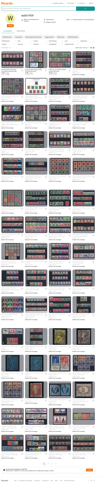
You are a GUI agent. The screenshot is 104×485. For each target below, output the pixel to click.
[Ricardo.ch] (7, 3)
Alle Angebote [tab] (7, 31)
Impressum (37, 480)
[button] (59, 3)
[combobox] (38, 9)
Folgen (10, 25)
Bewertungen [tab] (21, 31)
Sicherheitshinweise (69, 480)
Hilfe (52, 480)
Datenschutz (45, 480)
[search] (85, 9)
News (56, 480)
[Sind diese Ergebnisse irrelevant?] (10, 48)
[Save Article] (22, 70)
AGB (15, 480)
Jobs (61, 480)
